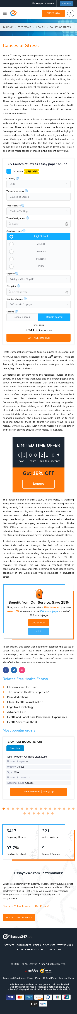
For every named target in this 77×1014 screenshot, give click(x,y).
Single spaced (22, 317)
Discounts (49, 945)
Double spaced (54, 317)
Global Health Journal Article (25, 702)
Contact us (54, 950)
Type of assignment (15, 218)
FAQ (43, 950)
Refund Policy (50, 978)
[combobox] (38, 224)
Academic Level (14, 231)
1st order (24, 171)
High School (41, 236)
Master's (41, 259)
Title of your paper (15, 191)
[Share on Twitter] (14, 670)
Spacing (10, 312)
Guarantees (23, 945)
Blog (20, 950)
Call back (66, 3)
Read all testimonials (19, 918)
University (41, 251)
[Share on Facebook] (6, 670)
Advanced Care (16, 712)
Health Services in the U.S (23, 722)
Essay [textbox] (15, 224)
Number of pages (14, 299)
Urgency (10, 274)
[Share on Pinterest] (22, 670)
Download (15, 748)
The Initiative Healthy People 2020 (28, 692)
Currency (10, 179)
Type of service (13, 206)
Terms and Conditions (14, 978)
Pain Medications (17, 697)
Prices (37, 945)
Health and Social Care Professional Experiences (37, 717)
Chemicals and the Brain (22, 687)
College (41, 244)
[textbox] (41, 292)
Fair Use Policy (66, 978)
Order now (53, 13)
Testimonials (65, 945)
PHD (41, 266)
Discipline (11, 286)
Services (9, 945)
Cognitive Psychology (20, 707)
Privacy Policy (34, 978)
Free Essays (32, 950)
